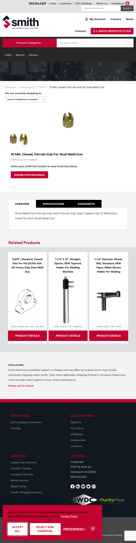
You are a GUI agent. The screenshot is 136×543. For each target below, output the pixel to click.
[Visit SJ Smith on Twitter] (88, 486)
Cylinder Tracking (21, 468)
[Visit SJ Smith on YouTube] (83, 486)
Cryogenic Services (22, 474)
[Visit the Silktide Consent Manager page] (93, 529)
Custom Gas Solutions (24, 462)
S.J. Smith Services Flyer (112, 31)
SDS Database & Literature (26, 422)
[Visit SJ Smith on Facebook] (72, 486)
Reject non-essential (45, 529)
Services (20, 55)
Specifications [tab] (53, 204)
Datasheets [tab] (86, 204)
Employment (78, 440)
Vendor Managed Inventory (26, 492)
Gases (8, 55)
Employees (76, 434)
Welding (33, 55)
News (130, 19)
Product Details (27, 335)
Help (53, 3)
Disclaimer (16, 365)
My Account (98, 19)
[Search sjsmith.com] (127, 43)
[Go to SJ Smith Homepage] (20, 22)
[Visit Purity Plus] (112, 500)
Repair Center (19, 486)
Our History (77, 428)
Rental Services (20, 480)
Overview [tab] (22, 204)
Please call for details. (21, 385)
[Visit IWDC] (83, 500)
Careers (115, 19)
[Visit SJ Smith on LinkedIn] (78, 486)
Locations (65, 3)
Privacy (118, 535)
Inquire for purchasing (29, 174)
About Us (101, 3)
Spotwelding (27, 87)
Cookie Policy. (69, 516)
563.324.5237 (37, 3)
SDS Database (83, 3)
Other (42, 87)
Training (15, 428)
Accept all (17, 529)
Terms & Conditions (105, 535)
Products (10, 87)
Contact (80, 31)
